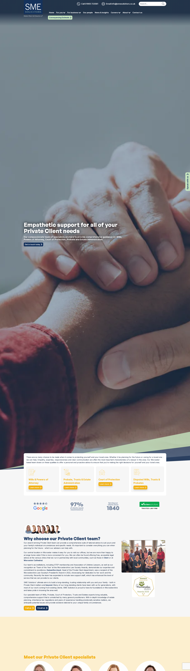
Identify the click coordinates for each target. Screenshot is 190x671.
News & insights (102, 12)
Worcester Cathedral (33, 560)
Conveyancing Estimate (59, 18)
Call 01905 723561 (89, 4)
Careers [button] (114, 12)
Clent (106, 558)
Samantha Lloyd (54, 570)
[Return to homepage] (33, 8)
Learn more (34, 487)
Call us (28, 608)
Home (51, 12)
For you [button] (59, 12)
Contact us (137, 12)
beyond (49, 585)
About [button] (125, 12)
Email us (41, 608)
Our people (88, 12)
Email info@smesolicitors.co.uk (120, 4)
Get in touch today (32, 244)
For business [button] (73, 12)
